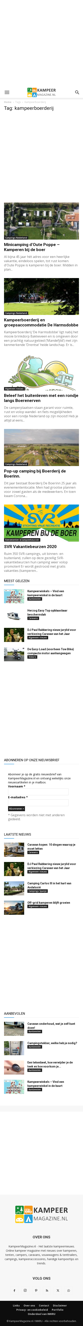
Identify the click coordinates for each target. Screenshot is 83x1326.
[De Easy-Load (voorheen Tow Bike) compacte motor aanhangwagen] (14, 654)
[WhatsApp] (69, 1291)
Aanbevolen (35, 598)
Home (7, 102)
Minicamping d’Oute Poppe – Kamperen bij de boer (32, 247)
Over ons (29, 1305)
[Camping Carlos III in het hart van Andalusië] (14, 888)
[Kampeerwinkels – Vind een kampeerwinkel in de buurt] (14, 596)
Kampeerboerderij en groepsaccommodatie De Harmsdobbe (41, 322)
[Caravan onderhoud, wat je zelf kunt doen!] (14, 1029)
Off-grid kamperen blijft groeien (48, 902)
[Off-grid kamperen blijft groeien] (14, 908)
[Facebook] (14, 1291)
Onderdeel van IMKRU (41, 1314)
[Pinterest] (36, 1291)
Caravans (33, 618)
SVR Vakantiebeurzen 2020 (30, 546)
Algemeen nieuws (14, 388)
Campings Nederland (16, 237)
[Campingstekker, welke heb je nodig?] (14, 1048)
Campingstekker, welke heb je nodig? (52, 1043)
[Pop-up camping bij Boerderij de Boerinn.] (41, 447)
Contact (44, 1305)
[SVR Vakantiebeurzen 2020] (41, 523)
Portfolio (57, 1309)
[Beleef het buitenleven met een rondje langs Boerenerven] (41, 371)
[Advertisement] (41, 43)
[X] (58, 1291)
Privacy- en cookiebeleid (32, 1309)
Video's (32, 656)
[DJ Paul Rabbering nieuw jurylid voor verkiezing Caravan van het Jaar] (14, 635)
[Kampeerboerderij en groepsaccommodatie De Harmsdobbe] (41, 296)
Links (16, 1305)
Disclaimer (60, 1305)
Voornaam (16, 786)
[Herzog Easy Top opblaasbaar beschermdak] (14, 615)
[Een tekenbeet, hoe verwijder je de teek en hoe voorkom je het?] (14, 1067)
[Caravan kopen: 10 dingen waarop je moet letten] (14, 850)
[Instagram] (25, 1291)
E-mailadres (18, 797)
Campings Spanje (38, 891)
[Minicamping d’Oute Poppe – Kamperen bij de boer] (41, 221)
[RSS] (47, 1291)
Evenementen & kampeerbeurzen (22, 539)
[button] (6, 92)
